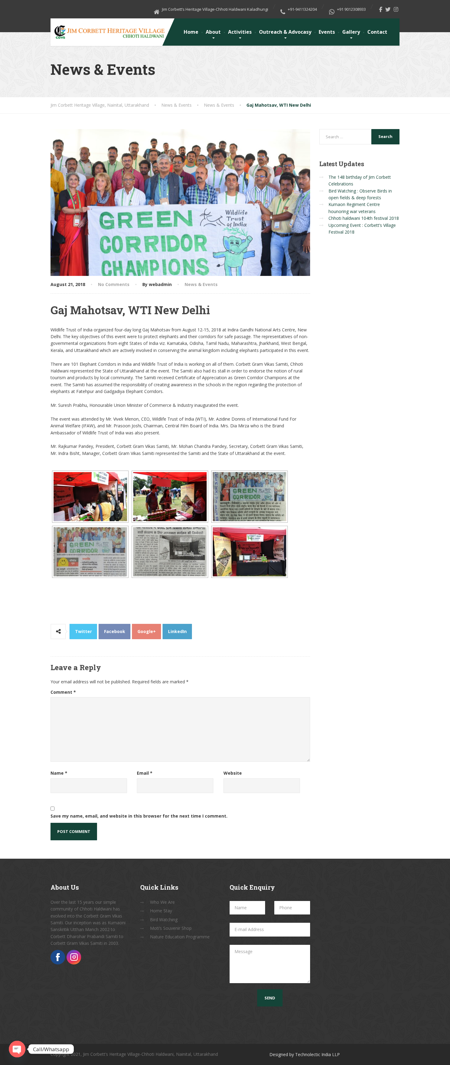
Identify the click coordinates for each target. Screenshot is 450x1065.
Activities (240, 32)
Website (232, 773)
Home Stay (161, 911)
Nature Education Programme (180, 937)
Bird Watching (164, 919)
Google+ (146, 631)
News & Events (201, 284)
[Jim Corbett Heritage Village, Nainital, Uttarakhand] (109, 29)
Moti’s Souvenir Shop (171, 928)
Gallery (351, 32)
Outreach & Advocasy (285, 32)
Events (327, 32)
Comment (63, 692)
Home (191, 32)
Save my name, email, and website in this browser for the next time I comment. (139, 816)
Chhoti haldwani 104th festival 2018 (363, 218)
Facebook (114, 631)
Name (59, 773)
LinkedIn (177, 631)
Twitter (83, 631)
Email (144, 773)
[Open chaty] (17, 1049)
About (213, 32)
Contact (377, 32)
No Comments (113, 284)
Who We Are (162, 902)
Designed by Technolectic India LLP (304, 1054)
